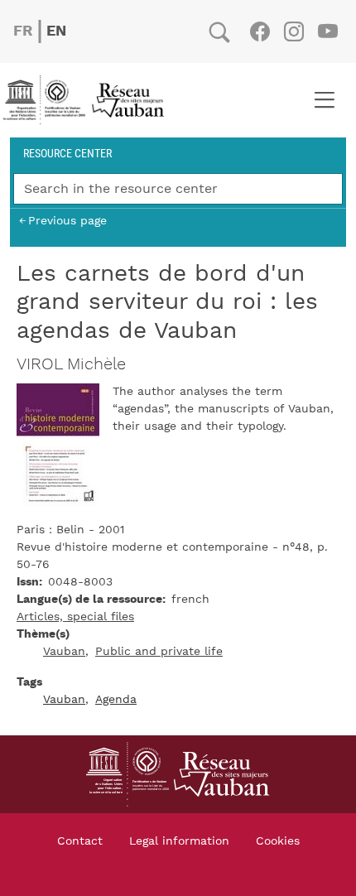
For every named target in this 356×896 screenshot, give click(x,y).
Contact (80, 841)
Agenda (116, 700)
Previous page (67, 220)
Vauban (64, 652)
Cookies (278, 841)
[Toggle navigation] (324, 100)
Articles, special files (75, 617)
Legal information (179, 841)
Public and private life (159, 652)
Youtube (327, 31)
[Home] (88, 100)
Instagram (293, 31)
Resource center (67, 153)
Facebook (259, 31)
